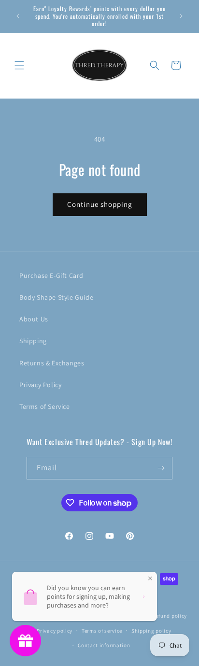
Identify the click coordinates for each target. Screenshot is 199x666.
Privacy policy (54, 630)
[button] (19, 65)
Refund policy (170, 615)
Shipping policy (151, 630)
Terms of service (102, 630)
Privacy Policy (40, 384)
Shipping (33, 340)
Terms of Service (44, 406)
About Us (33, 319)
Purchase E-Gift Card (51, 275)
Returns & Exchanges (51, 363)
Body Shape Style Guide (56, 297)
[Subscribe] (161, 468)
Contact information (104, 645)
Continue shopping (99, 204)
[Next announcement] (181, 16)
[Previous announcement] (17, 16)
